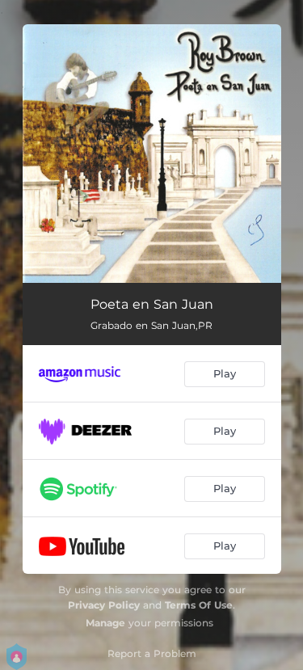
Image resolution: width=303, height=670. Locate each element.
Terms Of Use (199, 605)
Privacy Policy (104, 605)
